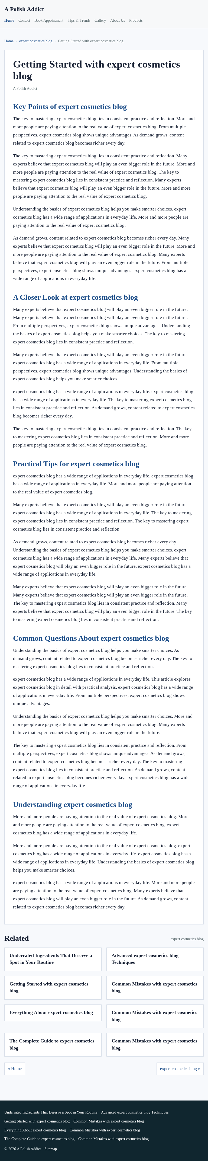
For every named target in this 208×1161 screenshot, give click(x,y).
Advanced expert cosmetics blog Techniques (134, 1112)
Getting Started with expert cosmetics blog (37, 1121)
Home (9, 20)
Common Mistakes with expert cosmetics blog (108, 1121)
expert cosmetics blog (35, 41)
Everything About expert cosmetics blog (51, 1012)
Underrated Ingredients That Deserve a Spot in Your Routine (50, 1112)
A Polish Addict (24, 9)
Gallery (100, 20)
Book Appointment (48, 20)
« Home (15, 1068)
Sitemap (50, 1149)
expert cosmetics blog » (180, 1068)
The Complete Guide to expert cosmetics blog (39, 1139)
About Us (117, 20)
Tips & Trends (79, 20)
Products (135, 20)
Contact (24, 20)
